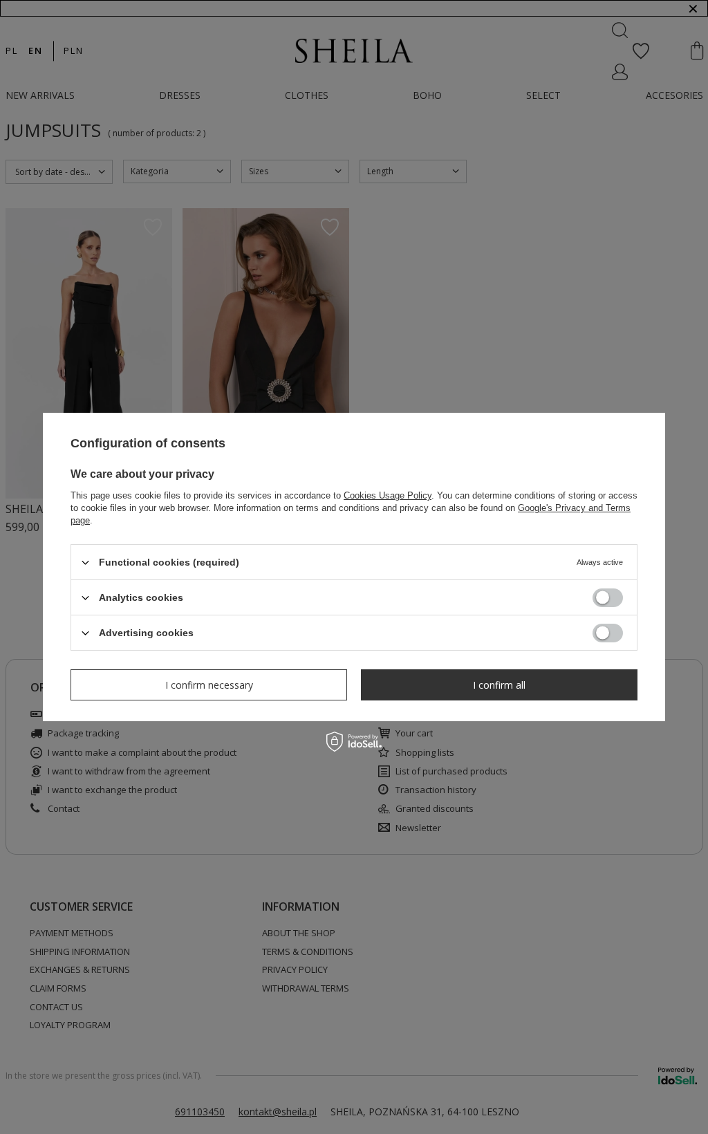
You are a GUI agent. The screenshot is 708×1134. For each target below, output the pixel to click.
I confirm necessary (209, 684)
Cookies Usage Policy (387, 495)
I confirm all (499, 684)
